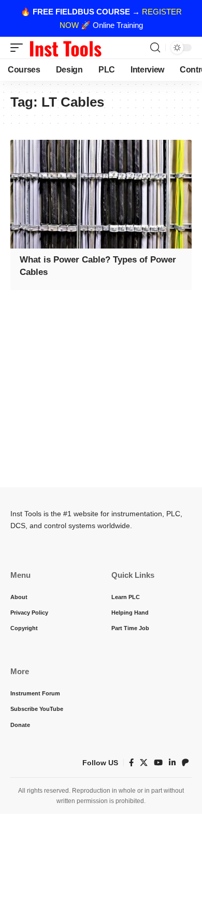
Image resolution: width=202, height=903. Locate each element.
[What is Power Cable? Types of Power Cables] (101, 194)
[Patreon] (185, 762)
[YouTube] (158, 762)
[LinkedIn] (172, 762)
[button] (19, 48)
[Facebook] (131, 762)
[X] (143, 762)
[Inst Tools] (65, 48)
